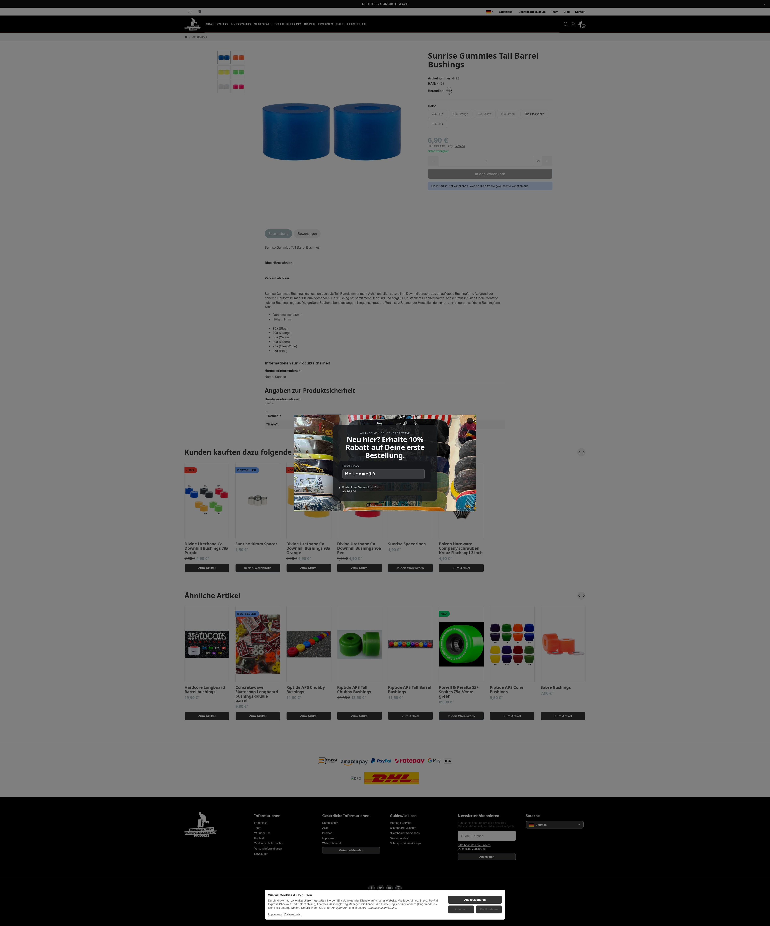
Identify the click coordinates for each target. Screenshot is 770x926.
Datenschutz (292, 914)
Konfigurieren (489, 909)
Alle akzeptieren (475, 900)
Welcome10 (360, 473)
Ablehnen (461, 909)
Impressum (275, 914)
